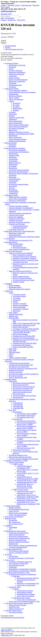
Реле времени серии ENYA (26, 415)
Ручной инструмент (11, 63)
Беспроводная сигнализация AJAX (21, 240)
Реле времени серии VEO (25, 417)
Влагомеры (12, 177)
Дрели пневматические (17, 534)
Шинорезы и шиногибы (17, 81)
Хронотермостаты (15, 235)
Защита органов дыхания (17, 605)
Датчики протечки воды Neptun (23, 280)
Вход (3, 18)
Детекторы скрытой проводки (19, 170)
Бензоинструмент (11, 143)
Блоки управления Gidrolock (22, 255)
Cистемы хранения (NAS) (13, 549)
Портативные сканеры (24, 592)
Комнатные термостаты (17, 233)
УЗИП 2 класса (18, 464)
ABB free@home (14, 352)
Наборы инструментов (16, 74)
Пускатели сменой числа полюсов (24, 395)
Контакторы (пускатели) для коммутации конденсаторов (22, 391)
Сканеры (16, 589)
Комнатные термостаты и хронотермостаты (19, 231)
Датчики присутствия (16, 215)
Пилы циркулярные (15, 121)
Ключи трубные (14, 78)
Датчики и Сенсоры (19, 303)
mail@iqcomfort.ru (8, 11)
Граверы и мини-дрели (16, 117)
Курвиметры (13, 190)
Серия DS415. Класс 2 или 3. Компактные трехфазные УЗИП (27, 499)
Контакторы (13, 381)
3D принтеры (13, 556)
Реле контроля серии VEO (26, 448)
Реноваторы (13, 114)
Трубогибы (12, 83)
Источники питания (15, 376)
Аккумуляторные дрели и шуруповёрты (22, 92)
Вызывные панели (15, 287)
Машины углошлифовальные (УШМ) (21, 134)
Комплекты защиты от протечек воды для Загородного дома (25, 261)
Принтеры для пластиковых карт (28, 583)
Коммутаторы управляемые (18, 513)
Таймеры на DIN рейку (17, 218)
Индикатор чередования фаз (18, 172)
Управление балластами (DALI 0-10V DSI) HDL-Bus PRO (25, 340)
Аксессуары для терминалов (26, 599)
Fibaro (11, 356)
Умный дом (12, 20)
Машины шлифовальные (17, 141)
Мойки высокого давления (18, 197)
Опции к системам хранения (18, 553)
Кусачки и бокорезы (15, 70)
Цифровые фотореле (20, 228)
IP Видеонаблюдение (16, 244)
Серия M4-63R (18, 406)
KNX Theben (13, 312)
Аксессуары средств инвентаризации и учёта (24, 601)
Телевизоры (13, 567)
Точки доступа (14, 511)
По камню (16, 107)
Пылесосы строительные (17, 200)
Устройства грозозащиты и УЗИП (16, 460)
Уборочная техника (11, 195)
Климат (15, 302)
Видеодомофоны (14, 285)
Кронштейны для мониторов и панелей (22, 569)
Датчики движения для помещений (21, 208)
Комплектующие (18, 282)
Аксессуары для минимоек (18, 199)
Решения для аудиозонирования (23, 338)
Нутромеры (13, 166)
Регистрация (9, 18)
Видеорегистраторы (19, 247)
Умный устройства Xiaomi (18, 358)
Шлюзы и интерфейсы (20, 305)
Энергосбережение (19, 307)
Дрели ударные (14, 98)
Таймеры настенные (16, 220)
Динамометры (13, 181)
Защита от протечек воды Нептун (20, 271)
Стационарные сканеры (25, 590)
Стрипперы (13, 76)
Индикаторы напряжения (17, 150)
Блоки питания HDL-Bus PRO (23, 347)
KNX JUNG (21, 20)
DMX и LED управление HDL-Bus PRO (26, 323)
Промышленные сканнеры (26, 594)
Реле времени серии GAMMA (27, 414)
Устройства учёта (14, 587)
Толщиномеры (14, 191)
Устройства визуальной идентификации (22, 574)
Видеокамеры (17, 246)
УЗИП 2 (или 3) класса (20, 489)
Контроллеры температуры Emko (20, 457)
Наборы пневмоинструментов (19, 542)
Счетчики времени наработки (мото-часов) (23, 459)
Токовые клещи (14, 155)
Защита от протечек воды (13, 251)
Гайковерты (13, 119)
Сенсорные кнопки (19, 296)
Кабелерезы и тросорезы (17, 65)
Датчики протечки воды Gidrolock (24, 256)
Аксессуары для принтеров (26, 585)
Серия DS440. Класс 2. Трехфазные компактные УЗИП (27, 478)
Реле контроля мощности (21, 450)
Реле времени (17, 412)
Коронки (16, 110)
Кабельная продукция (16, 370)
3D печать (8, 554)
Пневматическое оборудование (15, 531)
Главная (3, 5)
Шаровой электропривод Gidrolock (25, 258)
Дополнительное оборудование (19, 289)
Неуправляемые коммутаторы (19, 509)
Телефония (8, 525)
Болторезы (12, 67)
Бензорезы (12, 146)
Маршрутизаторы (15, 507)
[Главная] (5, 7)
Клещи (11, 69)
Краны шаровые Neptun (21, 276)
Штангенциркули (15, 163)
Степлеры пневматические (18, 547)
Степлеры (12, 112)
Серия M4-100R (18, 408)
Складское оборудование (13, 610)
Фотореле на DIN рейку (17, 224)
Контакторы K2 (18, 397)
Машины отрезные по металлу (19, 132)
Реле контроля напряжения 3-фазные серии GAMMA (27, 427)
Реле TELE (12, 410)
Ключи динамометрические (18, 79)
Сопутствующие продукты (14, 49)
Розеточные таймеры (16, 217)
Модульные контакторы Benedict (24, 383)
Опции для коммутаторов (17, 515)
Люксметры (13, 186)
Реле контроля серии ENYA (26, 421)
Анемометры (13, 193)
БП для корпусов (14, 522)
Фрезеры (12, 116)
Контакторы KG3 (19, 394)
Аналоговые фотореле (20, 226)
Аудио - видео (9, 560)
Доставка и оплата (13, 5)
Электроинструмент (12, 88)
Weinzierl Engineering (16, 314)
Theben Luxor (13, 316)
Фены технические (15, 137)
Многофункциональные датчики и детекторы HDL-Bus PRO (24, 331)
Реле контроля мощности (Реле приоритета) (24, 374)
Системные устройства (20, 309)
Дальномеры (13, 161)
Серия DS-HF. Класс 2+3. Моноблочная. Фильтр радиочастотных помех (25, 486)
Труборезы (12, 87)
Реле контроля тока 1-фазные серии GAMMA (26, 431)
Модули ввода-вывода (20, 334)
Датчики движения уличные (18, 206)
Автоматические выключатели (19, 363)
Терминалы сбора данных (21, 598)
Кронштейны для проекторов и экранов (22, 571)
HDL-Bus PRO (14, 318)
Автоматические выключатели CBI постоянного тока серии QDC (21, 366)
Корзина (6, 14)
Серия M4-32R (18, 404)
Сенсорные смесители (16, 229)
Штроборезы (13, 135)
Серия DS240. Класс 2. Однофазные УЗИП (24, 467)
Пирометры (13, 157)
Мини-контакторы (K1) (21, 385)
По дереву (16, 105)
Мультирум (16, 311)
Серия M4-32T (18, 403)
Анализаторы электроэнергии (19, 152)
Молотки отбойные (15, 96)
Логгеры (12, 188)
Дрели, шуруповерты (16, 99)
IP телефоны (13, 527)
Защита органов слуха (16, 609)
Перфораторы (13, 94)
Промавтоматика (10, 379)
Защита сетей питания (16, 462)
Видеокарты (13, 520)
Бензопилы (12, 144)
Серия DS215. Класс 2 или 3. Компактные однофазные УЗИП (28, 496)
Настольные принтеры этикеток (28, 578)
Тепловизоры (13, 159)
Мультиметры (13, 153)
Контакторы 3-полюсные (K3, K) (24, 386)
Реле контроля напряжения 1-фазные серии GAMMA (27, 423)
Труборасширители (15, 85)
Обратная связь (26, 5)
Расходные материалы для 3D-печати (21, 558)
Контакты (36, 5)
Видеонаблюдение (11, 242)
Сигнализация (10, 238)
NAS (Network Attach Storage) (19, 551)
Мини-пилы (13, 130)
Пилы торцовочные (15, 123)
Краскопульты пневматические (19, 538)
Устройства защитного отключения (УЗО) (23, 368)
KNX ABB (12, 350)
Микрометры (13, 164)
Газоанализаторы (14, 179)
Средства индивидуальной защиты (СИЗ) (19, 603)
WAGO (11, 354)
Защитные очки (14, 607)
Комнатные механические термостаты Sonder (24, 237)
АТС (10, 529)
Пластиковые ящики (16, 612)
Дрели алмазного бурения (17, 139)
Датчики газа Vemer (15, 372)
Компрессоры (13, 544)
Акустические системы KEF (18, 563)
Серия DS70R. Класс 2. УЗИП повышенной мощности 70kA (27, 481)
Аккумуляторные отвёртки (18, 90)
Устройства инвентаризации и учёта (17, 572)
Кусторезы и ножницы (16, 128)
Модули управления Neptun (22, 278)
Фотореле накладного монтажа (19, 222)
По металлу (17, 103)
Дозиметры (12, 182)
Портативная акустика (16, 565)
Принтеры (16, 576)
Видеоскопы (13, 168)
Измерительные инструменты (15, 148)
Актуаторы (16, 298)
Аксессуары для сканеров (25, 596)
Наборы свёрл (17, 108)
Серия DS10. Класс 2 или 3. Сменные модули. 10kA (26, 492)
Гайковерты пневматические (18, 533)
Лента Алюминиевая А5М (18, 377)
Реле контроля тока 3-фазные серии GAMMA (26, 434)
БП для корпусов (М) (16, 524)
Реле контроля (17, 419)
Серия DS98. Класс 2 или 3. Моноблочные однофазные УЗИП (28, 503)
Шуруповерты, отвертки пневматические (23, 545)
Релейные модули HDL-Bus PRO (24, 336)
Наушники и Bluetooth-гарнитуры (20, 562)
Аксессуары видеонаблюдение (19, 249)
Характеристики (10, 46)
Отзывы (7, 47)
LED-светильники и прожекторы (20, 213)
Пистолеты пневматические (18, 536)
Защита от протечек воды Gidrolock (21, 253)
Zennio (11, 293)
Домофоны (8, 283)
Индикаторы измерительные (18, 184)
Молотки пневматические (17, 540)
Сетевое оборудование (12, 506)
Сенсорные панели (19, 294)
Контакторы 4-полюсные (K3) (23, 388)
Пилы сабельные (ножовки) (18, 126)
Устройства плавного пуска (18, 455)
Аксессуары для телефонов (14, 516)
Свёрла (11, 101)
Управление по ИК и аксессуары (24, 325)
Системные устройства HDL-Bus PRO (26, 329)
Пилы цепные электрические (19, 125)
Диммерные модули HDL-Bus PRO (25, 343)
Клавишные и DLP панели (22, 345)
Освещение (16, 300)
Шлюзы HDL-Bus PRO (20, 327)
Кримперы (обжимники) (17, 72)
